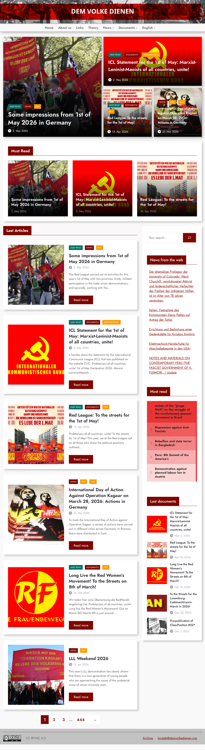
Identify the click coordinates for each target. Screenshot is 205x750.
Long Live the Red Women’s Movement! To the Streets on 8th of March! (98, 581)
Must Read (15, 106)
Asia (182, 102)
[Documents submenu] (137, 28)
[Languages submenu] (155, 28)
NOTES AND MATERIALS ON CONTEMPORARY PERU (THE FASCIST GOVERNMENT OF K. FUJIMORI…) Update (170, 365)
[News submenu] (113, 28)
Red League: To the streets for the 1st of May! (127, 120)
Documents (132, 54)
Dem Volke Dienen (102, 11)
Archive (148, 738)
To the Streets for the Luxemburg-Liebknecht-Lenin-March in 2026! (183, 600)
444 (81, 719)
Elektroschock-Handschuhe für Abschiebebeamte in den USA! (170, 346)
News (28, 106)
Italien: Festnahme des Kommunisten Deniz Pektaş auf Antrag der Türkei (169, 315)
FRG (37, 106)
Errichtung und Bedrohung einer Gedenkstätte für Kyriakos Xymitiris (172, 331)
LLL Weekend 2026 (88, 658)
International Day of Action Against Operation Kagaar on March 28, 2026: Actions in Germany (178, 115)
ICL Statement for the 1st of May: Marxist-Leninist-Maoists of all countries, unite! (152, 66)
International (151, 54)
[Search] (189, 237)
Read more (83, 300)
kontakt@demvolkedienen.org (177, 738)
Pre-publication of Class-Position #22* (182, 623)
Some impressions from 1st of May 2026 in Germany (49, 119)
